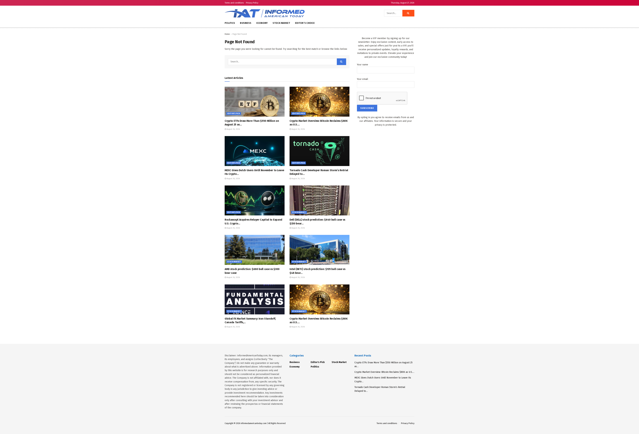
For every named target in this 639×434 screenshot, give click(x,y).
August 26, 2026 (233, 129)
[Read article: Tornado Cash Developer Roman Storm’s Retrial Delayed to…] (319, 151)
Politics (230, 23)
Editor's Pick (233, 114)
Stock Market (281, 23)
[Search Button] (408, 13)
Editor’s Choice (305, 23)
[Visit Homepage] (274, 13)
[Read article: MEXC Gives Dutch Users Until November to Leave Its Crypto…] (255, 151)
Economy (262, 23)
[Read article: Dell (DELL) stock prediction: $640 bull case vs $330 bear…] (319, 200)
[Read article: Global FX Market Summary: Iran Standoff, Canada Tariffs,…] (255, 299)
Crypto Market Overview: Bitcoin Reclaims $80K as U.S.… (384, 372)
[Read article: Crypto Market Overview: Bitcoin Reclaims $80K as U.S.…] (319, 102)
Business (245, 23)
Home (227, 34)
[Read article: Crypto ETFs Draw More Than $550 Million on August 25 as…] (255, 102)
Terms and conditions (234, 3)
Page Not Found (239, 34)
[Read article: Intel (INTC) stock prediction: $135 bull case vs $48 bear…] (319, 250)
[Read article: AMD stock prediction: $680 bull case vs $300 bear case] (255, 250)
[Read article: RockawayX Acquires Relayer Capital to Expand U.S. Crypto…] (255, 200)
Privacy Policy (252, 3)
